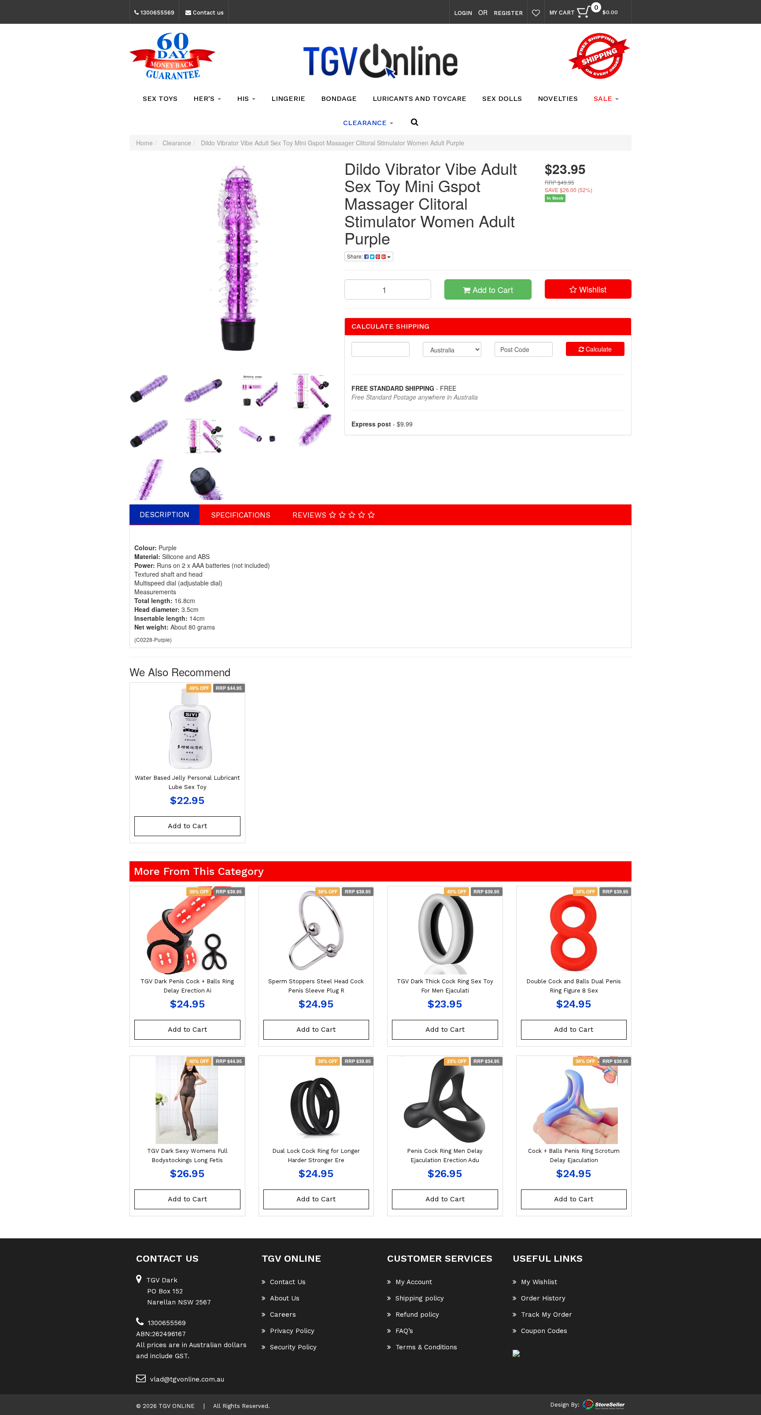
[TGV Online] (380, 62)
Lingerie (288, 98)
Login (463, 13)
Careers (283, 1315)
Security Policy (293, 1347)
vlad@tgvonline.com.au (187, 1379)
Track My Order (546, 1315)
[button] (588, 289)
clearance (366, 123)
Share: (355, 256)
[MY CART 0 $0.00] (622, 14)
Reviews (310, 515)
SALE (604, 98)
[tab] (164, 514)
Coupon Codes (544, 1331)
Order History (543, 1298)
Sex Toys (160, 98)
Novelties (558, 98)
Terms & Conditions (426, 1347)
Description (164, 514)
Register (508, 13)
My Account (413, 1282)
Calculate (598, 348)
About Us (284, 1298)
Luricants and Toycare (419, 98)
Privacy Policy (292, 1331)
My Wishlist (539, 1282)
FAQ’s (404, 1331)
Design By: (565, 1404)
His (244, 98)
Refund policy (417, 1315)
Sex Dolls (502, 98)
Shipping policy (419, 1298)
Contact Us (288, 1282)
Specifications (240, 515)
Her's (205, 98)
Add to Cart (491, 289)
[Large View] (149, 390)
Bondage (339, 98)
